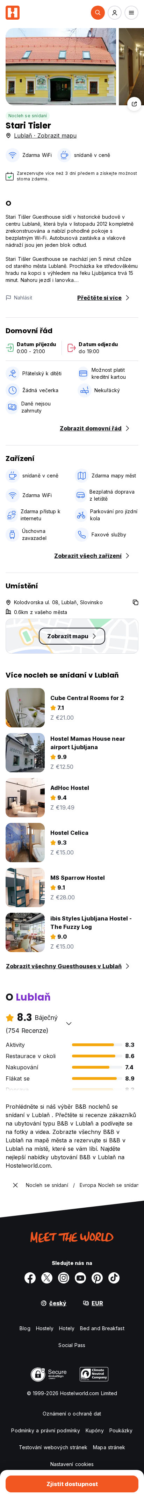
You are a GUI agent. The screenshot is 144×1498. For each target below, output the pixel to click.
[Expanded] (15, 1185)
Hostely (45, 1328)
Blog (25, 1328)
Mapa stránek (109, 1447)
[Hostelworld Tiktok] (114, 1277)
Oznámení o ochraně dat (72, 1414)
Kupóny (95, 1430)
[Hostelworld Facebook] (30, 1277)
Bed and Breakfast (102, 1328)
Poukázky (121, 1430)
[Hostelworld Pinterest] (97, 1277)
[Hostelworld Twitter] (46, 1277)
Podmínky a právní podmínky (45, 1430)
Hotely (66, 1328)
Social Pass (71, 1345)
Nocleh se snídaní (27, 115)
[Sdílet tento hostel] (134, 104)
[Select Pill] (98, 13)
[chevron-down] (68, 1023)
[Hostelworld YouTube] (80, 1277)
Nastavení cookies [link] (72, 1464)
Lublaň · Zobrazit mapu (45, 135)
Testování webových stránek (53, 1447)
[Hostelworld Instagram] (63, 1277)
